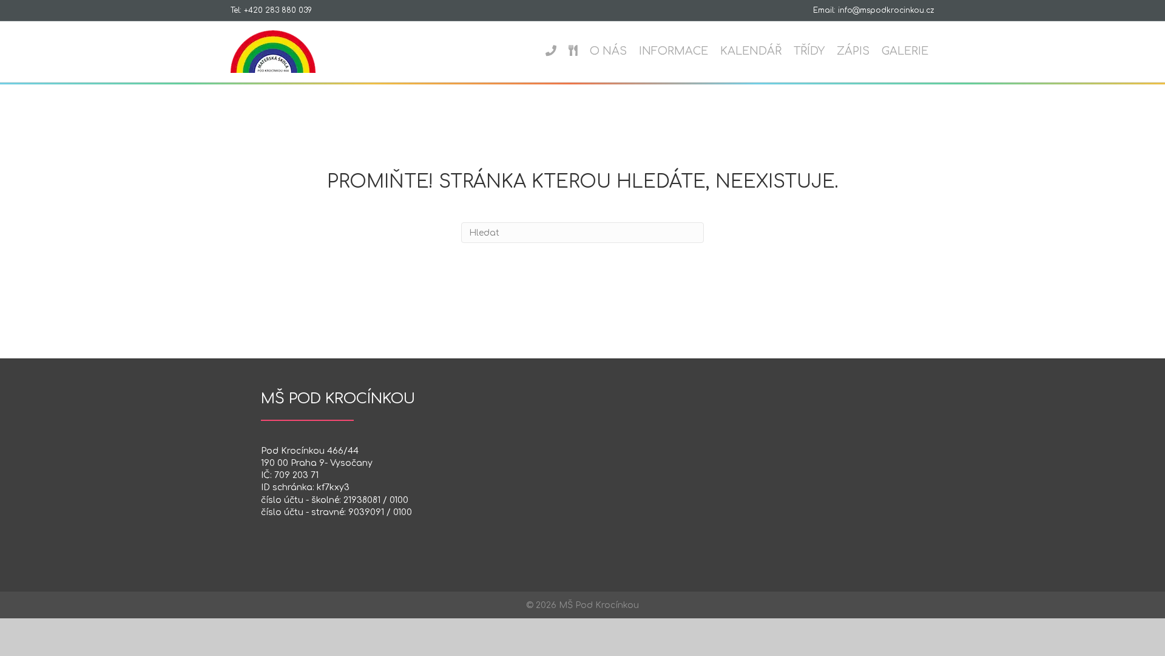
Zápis (853, 51)
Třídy (809, 51)
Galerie (905, 51)
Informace (673, 51)
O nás (608, 51)
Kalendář (751, 51)
